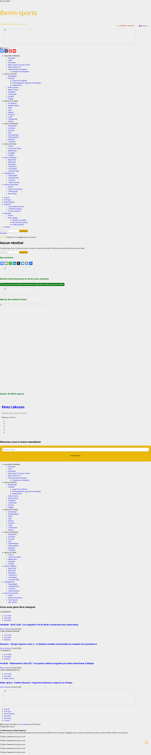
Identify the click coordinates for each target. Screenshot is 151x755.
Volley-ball (12, 94)
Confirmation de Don (16, 206)
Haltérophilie (13, 137)
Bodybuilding (13, 105)
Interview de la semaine (17, 69)
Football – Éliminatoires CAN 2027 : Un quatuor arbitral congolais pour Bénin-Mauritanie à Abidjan (47, 663)
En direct (3, 233)
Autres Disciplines (11, 184)
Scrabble (11, 153)
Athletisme (12, 126)
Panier (10, 215)
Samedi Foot (17, 85)
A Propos (7, 200)
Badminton (12, 151)
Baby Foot (12, 160)
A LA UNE (7, 616)
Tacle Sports (13, 191)
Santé (10, 187)
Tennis (11, 146)
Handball (11, 92)
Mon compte (13, 218)
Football (11, 78)
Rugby (10, 99)
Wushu (11, 121)
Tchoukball (12, 169)
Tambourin (12, 166)
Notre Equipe (9, 202)
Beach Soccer (13, 90)
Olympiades (12, 175)
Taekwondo (12, 119)
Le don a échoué (14, 211)
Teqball (11, 155)
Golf (9, 132)
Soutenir (7, 204)
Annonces (12, 62)
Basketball (12, 76)
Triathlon (12, 142)
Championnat (13, 178)
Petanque (12, 164)
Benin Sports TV (14, 67)
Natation (11, 139)
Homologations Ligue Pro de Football (26, 83)
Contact (7, 227)
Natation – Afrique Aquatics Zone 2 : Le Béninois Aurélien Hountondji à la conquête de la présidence (48, 644)
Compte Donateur (15, 209)
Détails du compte (19, 220)
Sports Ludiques (10, 157)
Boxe (10, 108)
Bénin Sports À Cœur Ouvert (19, 65)
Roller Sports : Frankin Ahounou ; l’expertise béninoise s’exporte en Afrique (36, 682)
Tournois (11, 180)
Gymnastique (13, 135)
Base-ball (12, 162)
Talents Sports (14, 182)
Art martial (12, 103)
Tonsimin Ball (13, 171)
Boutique (7, 213)
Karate (10, 112)
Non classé (12, 193)
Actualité (11, 58)
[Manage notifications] (146, 742)
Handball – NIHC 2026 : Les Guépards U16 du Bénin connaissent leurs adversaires (39, 624)
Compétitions (9, 173)
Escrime (11, 130)
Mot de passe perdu (20, 222)
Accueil (7, 197)
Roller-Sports (13, 87)
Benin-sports (18, 12)
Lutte (10, 117)
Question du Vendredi (20, 71)
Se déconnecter (18, 224)
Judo (10, 110)
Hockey (11, 96)
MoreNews (25, 724)
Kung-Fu (11, 114)
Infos (10, 60)
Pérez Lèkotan (13, 407)
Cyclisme (11, 128)
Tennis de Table (14, 148)
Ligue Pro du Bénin (19, 80)
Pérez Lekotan (5, 629)
